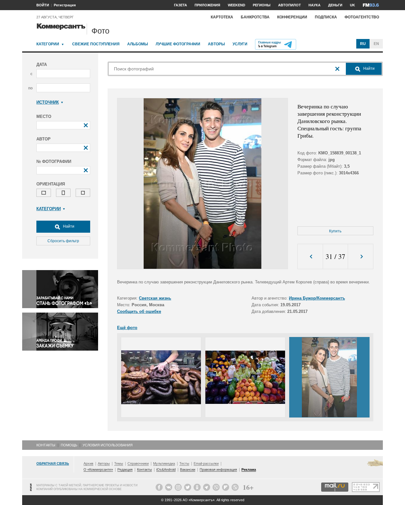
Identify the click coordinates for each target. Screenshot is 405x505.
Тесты (184, 463)
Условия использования (108, 445)
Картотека (222, 17)
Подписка (326, 17)
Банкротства (255, 17)
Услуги (240, 44)
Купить (335, 231)
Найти (68, 226)
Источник (47, 102)
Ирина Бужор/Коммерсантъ (317, 298)
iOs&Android (166, 469)
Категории (47, 44)
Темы (118, 463)
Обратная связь (52, 463)
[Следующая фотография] (360, 256)
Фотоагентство (362, 17)
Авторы (216, 44)
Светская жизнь (155, 298)
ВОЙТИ (42, 5)
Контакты (45, 445)
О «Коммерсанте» (98, 469)
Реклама (248, 469)
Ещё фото (127, 327)
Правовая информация (218, 469)
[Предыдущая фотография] (310, 256)
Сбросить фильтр (63, 241)
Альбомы (137, 44)
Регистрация (65, 5)
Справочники (138, 463)
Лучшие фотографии (178, 44)
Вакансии (187, 469)
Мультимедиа (164, 463)
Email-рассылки (206, 463)
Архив (88, 463)
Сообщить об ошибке (139, 311)
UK (352, 5)
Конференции (292, 17)
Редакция (125, 469)
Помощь (69, 445)
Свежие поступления (96, 44)
